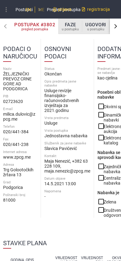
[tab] (35, 26)
